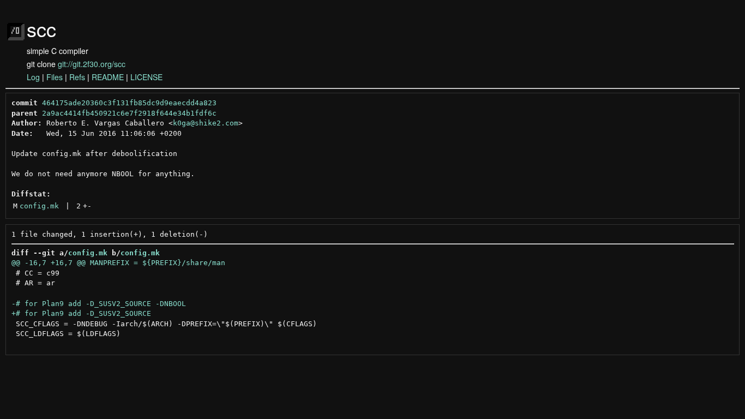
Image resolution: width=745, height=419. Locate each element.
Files (54, 76)
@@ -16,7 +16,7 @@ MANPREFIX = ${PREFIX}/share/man (118, 263)
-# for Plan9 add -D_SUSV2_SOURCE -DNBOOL (98, 304)
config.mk (39, 206)
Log (33, 76)
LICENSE (146, 76)
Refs (77, 76)
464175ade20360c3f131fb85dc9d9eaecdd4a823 (129, 103)
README (108, 76)
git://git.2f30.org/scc (91, 63)
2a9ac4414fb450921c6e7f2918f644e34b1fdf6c (129, 113)
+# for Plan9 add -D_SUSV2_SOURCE (81, 313)
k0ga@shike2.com (205, 123)
